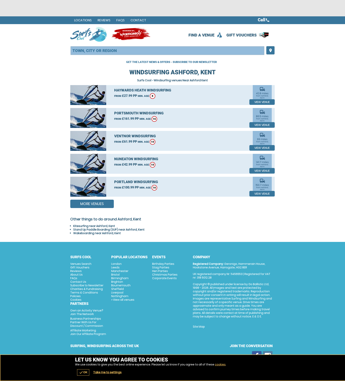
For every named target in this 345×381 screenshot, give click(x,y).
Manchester (119, 271)
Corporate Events (164, 278)
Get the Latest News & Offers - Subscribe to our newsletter (171, 62)
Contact (138, 20)
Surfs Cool (144, 80)
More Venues (92, 203)
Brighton (117, 282)
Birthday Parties (163, 264)
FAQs (120, 20)
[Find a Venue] (167, 50)
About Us (76, 275)
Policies (75, 296)
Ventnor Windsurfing (135, 136)
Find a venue (201, 35)
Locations (83, 20)
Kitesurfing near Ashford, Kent (94, 226)
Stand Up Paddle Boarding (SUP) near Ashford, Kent (109, 230)
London (116, 264)
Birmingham (120, 278)
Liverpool (117, 293)
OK (83, 372)
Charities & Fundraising (86, 289)
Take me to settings (107, 372)
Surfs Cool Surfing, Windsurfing (88, 34)
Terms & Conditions (84, 293)
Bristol (115, 275)
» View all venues (122, 300)
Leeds (115, 267)
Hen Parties (160, 271)
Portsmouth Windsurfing (139, 113)
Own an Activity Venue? (86, 312)
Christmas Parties (164, 275)
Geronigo (131, 34)
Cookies (75, 300)
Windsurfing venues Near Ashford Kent (181, 80)
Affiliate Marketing (88, 332)
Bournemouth (121, 285)
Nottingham (119, 296)
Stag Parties (160, 267)
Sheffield (117, 289)
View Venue (262, 102)
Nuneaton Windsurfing (136, 159)
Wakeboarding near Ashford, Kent (97, 233)
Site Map (199, 327)
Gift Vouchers (241, 35)
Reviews (104, 20)
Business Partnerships (86, 322)
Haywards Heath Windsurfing (142, 90)
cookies (220, 364)
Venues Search (80, 264)
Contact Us (78, 282)
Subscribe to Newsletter (86, 285)
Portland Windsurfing (136, 182)
